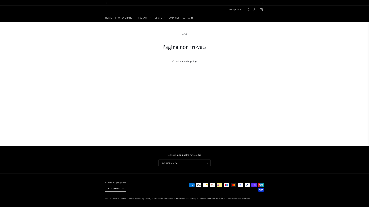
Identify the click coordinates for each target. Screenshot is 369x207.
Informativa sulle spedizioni (239, 199)
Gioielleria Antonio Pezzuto (123, 199)
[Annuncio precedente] (106, 2)
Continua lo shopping (184, 61)
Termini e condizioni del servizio (212, 199)
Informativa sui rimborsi (163, 199)
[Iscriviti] (207, 162)
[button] (124, 18)
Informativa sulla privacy (186, 199)
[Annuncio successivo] (263, 2)
